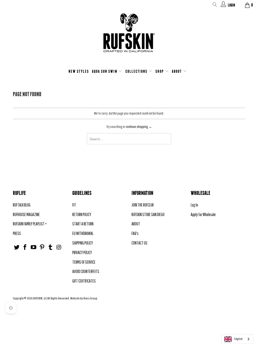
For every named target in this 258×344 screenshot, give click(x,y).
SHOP (160, 71)
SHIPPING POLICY (82, 242)
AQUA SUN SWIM (105, 71)
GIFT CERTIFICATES (84, 281)
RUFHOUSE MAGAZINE (26, 214)
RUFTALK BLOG (21, 204)
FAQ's (135, 233)
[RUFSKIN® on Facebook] (25, 247)
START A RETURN (82, 223)
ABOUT (177, 71)
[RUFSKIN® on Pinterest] (42, 247)
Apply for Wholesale (203, 214)
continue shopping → (139, 127)
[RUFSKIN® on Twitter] (16, 247)
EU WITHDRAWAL (82, 233)
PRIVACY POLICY (82, 252)
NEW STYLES (79, 71)
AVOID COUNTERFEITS (85, 271)
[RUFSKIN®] (129, 36)
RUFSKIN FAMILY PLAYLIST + (30, 223)
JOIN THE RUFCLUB (143, 204)
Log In (194, 204)
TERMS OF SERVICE (83, 262)
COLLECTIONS (136, 71)
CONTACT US (139, 242)
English (238, 339)
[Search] (215, 5)
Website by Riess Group (83, 298)
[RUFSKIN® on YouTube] (34, 247)
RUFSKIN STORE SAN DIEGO (148, 214)
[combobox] (237, 339)
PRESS (17, 233)
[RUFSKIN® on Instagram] (59, 247)
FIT (74, 204)
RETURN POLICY (81, 214)
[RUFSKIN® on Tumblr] (50, 247)
